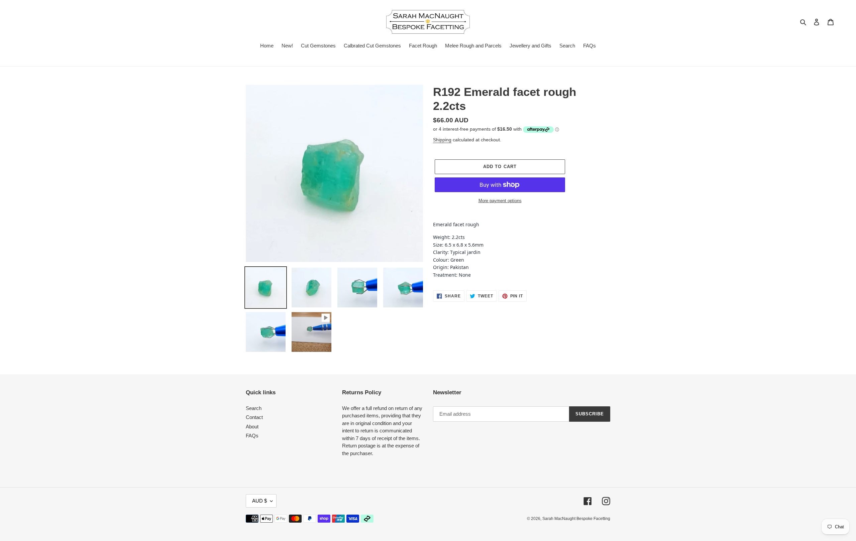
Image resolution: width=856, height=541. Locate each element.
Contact (254, 417)
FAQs (252, 435)
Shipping (442, 139)
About (252, 426)
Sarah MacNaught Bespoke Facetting (576, 518)
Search (253, 408)
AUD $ (259, 501)
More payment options (500, 200)
